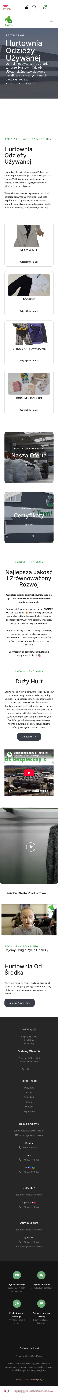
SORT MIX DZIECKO (29, 398)
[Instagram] (28, 1069)
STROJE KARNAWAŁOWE (29, 348)
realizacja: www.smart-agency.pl (29, 1379)
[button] (51, 21)
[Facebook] (23, 1069)
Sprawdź (29, 464)
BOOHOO (29, 299)
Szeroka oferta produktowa (25, 893)
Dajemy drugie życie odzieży (26, 950)
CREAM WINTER (29, 250)
